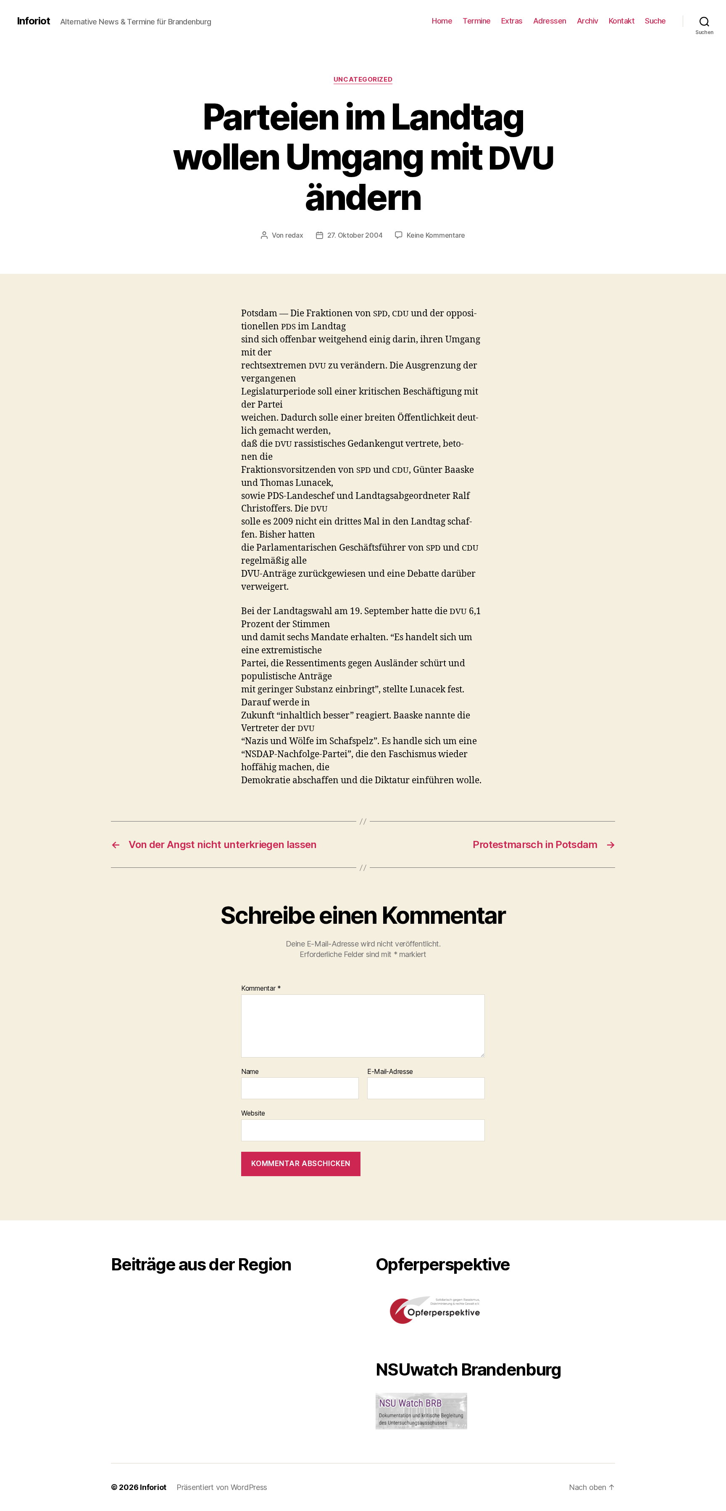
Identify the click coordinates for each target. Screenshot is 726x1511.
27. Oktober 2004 (355, 235)
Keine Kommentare (436, 235)
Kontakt (622, 20)
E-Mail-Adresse (390, 1072)
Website (253, 1113)
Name (250, 1072)
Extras (512, 20)
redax (294, 235)
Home (442, 20)
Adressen (549, 20)
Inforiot (33, 21)
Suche (655, 20)
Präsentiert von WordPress (221, 1487)
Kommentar (261, 988)
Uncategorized (363, 79)
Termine (477, 20)
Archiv (587, 20)
